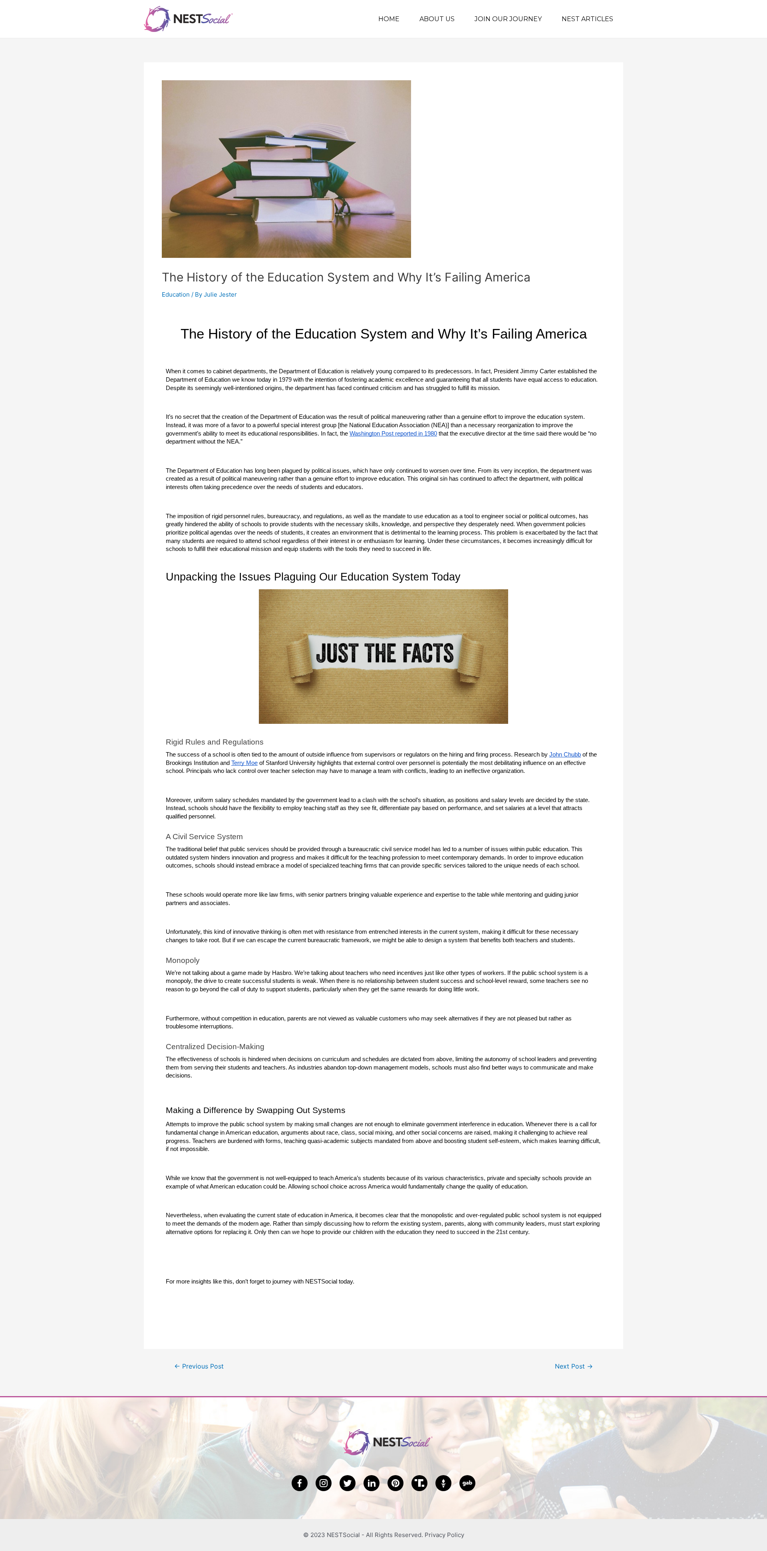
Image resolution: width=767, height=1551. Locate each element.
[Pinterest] (395, 1483)
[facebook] (300, 1483)
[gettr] (443, 1483)
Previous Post (199, 1366)
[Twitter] (348, 1483)
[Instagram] (324, 1483)
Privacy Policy (444, 1535)
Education (176, 294)
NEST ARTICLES (587, 19)
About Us (437, 19)
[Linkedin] (372, 1483)
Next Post (574, 1366)
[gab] (467, 1483)
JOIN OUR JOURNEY (508, 19)
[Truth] (419, 1483)
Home (388, 19)
